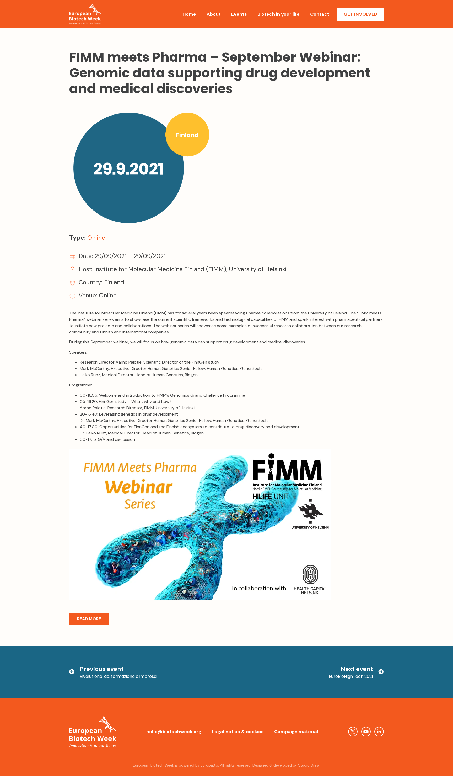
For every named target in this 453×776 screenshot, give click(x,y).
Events (239, 14)
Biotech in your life (278, 14)
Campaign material (296, 731)
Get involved (360, 14)
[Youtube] (366, 731)
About (214, 14)
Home (189, 14)
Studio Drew (309, 765)
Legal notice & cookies (238, 731)
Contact (319, 14)
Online (96, 238)
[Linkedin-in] (379, 731)
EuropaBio (209, 765)
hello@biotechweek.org (173, 731)
